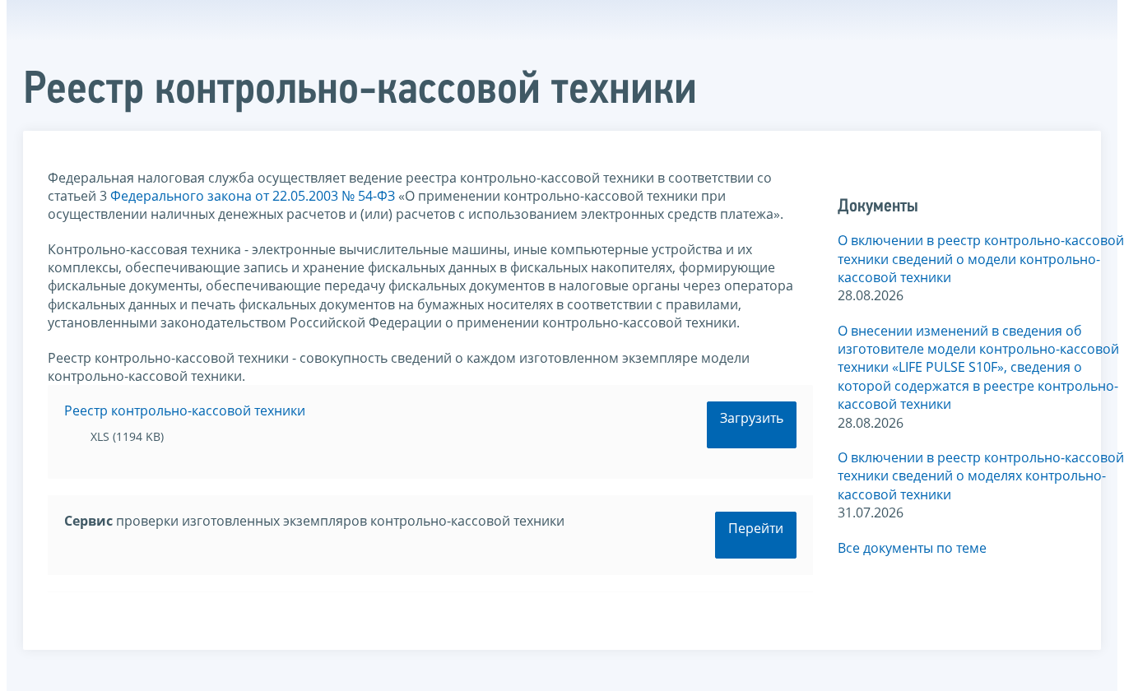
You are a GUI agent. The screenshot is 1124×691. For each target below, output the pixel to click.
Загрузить (751, 418)
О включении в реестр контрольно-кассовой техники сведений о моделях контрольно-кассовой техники (981, 475)
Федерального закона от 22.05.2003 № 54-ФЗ (252, 196)
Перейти (755, 528)
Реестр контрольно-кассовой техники (184, 410)
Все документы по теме (912, 548)
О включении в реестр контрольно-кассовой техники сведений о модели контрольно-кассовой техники (981, 258)
